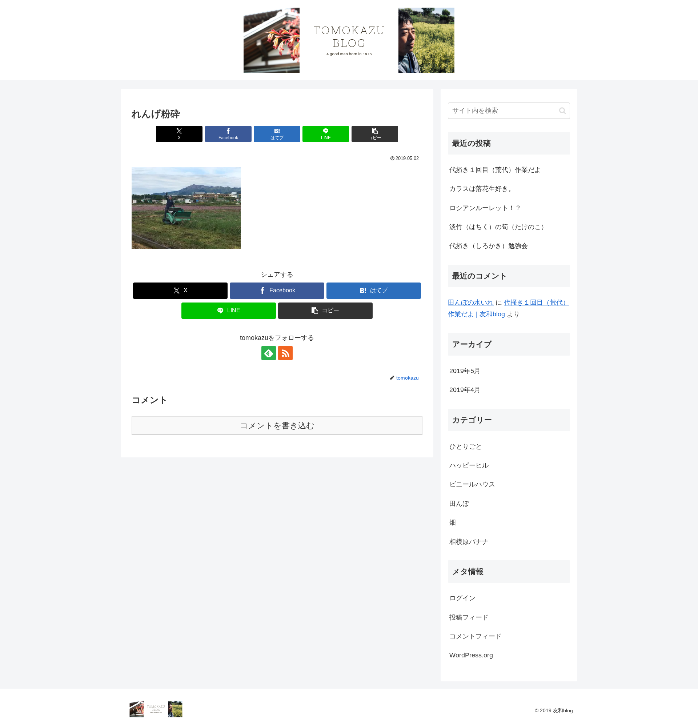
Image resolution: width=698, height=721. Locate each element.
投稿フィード (469, 617)
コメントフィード (475, 636)
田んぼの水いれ (471, 302)
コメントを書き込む (277, 425)
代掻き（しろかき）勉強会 (488, 245)
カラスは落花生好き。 (482, 188)
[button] (375, 134)
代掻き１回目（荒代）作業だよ (495, 169)
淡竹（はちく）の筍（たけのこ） (498, 227)
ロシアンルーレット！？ (485, 208)
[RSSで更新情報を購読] (285, 353)
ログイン (462, 598)
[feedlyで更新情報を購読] (268, 353)
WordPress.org (471, 655)
